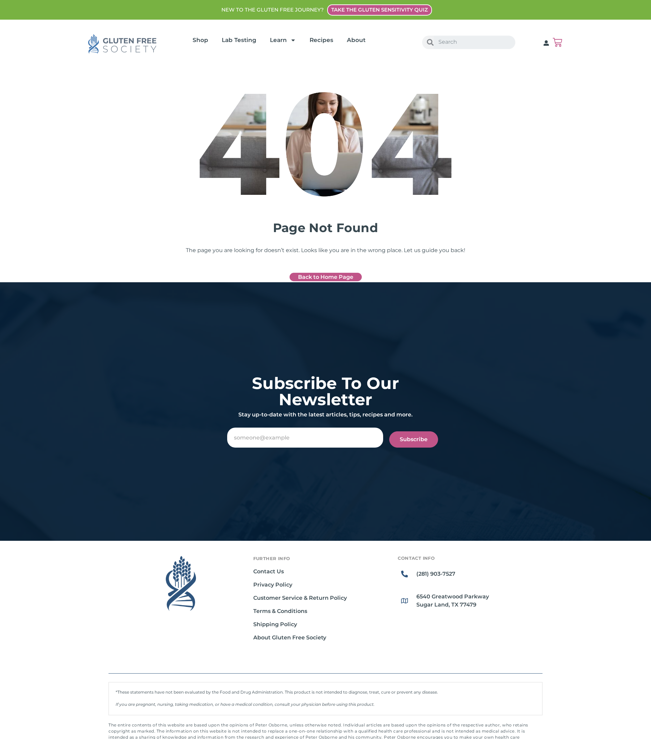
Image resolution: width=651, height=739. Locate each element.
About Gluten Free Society (289, 637)
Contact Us (268, 571)
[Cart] (557, 42)
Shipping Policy (275, 624)
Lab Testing (239, 40)
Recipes (321, 40)
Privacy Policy (272, 584)
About (356, 40)
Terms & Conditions (280, 611)
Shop (200, 40)
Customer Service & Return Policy (300, 598)
